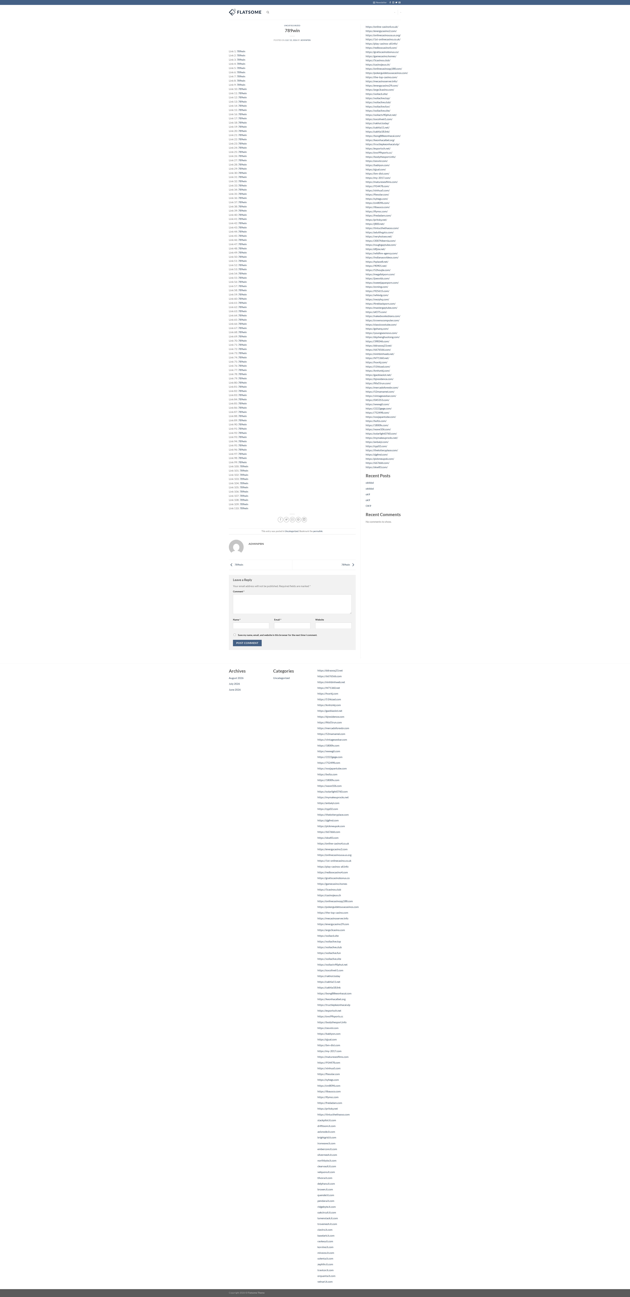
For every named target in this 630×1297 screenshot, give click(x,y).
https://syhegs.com (328, 1079)
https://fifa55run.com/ (378, 383)
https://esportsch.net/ (378, 148)
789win (241, 51)
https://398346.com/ (377, 341)
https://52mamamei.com (331, 733)
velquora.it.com (326, 1171)
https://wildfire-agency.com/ (382, 253)
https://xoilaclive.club (329, 947)
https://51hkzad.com (329, 699)
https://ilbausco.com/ (378, 207)
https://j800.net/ (375, 223)
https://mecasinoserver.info (332, 918)
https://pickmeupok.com (331, 826)
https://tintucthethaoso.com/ (382, 228)
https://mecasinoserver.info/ (382, 81)
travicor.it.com (325, 1270)
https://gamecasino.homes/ (381, 56)
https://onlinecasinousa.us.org (334, 854)
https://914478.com (328, 1062)
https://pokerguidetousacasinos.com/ (387, 72)
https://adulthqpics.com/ (380, 232)
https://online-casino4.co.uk (333, 843)
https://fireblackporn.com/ (381, 303)
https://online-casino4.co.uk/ (382, 26)
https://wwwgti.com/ (377, 404)
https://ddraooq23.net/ (379, 345)
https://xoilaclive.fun (329, 952)
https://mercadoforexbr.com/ (382, 387)
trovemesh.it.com (327, 1223)
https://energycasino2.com (332, 849)
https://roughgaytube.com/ (381, 244)
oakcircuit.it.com (326, 1212)
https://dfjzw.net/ (375, 249)
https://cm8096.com (328, 1085)
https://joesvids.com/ (378, 278)
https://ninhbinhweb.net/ (380, 353)
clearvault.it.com (326, 1166)
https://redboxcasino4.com (332, 872)
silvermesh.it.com (327, 1154)
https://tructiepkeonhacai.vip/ (382, 144)
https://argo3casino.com (331, 929)
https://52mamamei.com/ (380, 391)
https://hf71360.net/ (377, 357)
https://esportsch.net (329, 1010)
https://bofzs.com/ (376, 420)
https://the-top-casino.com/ (381, 77)
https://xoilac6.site (328, 935)
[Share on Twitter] (286, 519)
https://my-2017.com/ (378, 177)
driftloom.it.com (326, 1125)
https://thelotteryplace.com (333, 814)
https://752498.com (328, 762)
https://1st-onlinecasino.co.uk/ (383, 39)
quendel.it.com (325, 1195)
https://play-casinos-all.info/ (382, 43)
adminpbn (306, 40)
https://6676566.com (329, 676)
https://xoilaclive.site (329, 958)
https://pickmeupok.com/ (380, 458)
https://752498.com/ (377, 412)
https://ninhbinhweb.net (331, 682)
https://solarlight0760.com (332, 791)
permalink (318, 531)
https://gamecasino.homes (332, 883)
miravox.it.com (325, 1252)
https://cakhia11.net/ (377, 127)
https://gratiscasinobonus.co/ (382, 51)
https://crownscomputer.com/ (382, 320)
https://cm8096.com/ (377, 202)
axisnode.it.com (326, 1131)
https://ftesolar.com (328, 1073)
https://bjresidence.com (330, 716)
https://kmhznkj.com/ (378, 370)
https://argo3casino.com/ (380, 89)
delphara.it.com (326, 1183)
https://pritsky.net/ (376, 219)
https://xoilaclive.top (329, 941)
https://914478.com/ (377, 186)
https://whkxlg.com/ (377, 295)
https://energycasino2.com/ (381, 30)
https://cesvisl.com (327, 1027)
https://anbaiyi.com (328, 802)
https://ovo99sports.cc (330, 1016)
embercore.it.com (327, 1149)
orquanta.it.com (326, 1275)
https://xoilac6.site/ (377, 93)
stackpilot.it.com (326, 1120)
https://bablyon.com (328, 1033)
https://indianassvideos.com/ (382, 257)
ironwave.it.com (326, 1143)
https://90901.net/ (376, 265)
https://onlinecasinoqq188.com (335, 901)
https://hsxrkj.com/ (376, 362)
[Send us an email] (399, 2)
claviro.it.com (324, 1229)
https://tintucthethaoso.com (333, 1114)
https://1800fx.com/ (377, 425)
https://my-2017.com (329, 1051)
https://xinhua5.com (328, 1068)
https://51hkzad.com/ (378, 366)
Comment (238, 591)
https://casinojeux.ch (329, 895)
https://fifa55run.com (329, 722)
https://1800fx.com (328, 745)
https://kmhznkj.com (329, 705)
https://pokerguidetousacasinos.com (338, 906)
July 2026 (234, 683)
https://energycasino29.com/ (382, 85)
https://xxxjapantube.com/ (381, 416)
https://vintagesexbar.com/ (381, 395)
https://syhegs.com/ (377, 198)
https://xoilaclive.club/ (378, 102)
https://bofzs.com (327, 774)
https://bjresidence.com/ (379, 378)
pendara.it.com (325, 1200)
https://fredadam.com (329, 1102)
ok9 (368, 494)
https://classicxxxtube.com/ (381, 324)
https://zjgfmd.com (328, 820)
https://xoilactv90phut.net (332, 964)
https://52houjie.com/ (378, 269)
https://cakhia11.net (328, 981)
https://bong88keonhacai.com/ (383, 135)
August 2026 (236, 677)
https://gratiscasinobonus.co (333, 878)
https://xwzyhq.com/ (377, 299)
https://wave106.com (329, 785)
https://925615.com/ (377, 290)
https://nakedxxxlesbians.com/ (383, 316)
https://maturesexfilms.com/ (382, 181)
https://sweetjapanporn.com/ (382, 282)
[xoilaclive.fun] (245, 12)
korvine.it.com (325, 1247)
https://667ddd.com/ (377, 462)
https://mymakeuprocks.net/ (382, 437)
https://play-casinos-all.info (332, 866)
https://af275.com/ (376, 311)
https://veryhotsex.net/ (379, 236)
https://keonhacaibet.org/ (380, 140)
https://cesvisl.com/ (377, 160)
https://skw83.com (327, 837)
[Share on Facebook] (280, 519)
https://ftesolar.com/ (377, 194)
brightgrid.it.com (326, 1137)
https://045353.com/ (377, 399)
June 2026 (235, 689)
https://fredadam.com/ (378, 215)
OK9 (368, 505)
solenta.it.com (325, 1258)
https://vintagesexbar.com (332, 739)
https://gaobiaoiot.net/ (378, 374)
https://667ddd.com (328, 831)
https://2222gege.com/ (379, 408)
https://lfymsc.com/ (377, 211)
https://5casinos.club (329, 889)
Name (237, 619)
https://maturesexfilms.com (332, 1056)
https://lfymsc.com (327, 1097)
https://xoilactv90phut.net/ (381, 114)
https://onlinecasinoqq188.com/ (384, 68)
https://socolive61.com (330, 970)
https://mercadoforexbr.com (333, 728)
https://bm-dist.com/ (377, 173)
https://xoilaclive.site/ (378, 110)
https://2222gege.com (329, 756)
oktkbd (370, 482)
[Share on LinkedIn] (304, 519)
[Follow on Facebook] (390, 2)
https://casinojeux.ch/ (378, 64)
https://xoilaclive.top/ (378, 98)
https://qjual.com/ (376, 169)
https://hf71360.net (328, 687)
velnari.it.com (325, 1281)
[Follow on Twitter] (396, 2)
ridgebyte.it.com (326, 1206)
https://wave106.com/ (378, 429)
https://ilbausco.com (329, 1091)
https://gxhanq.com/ (377, 328)
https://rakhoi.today (328, 976)
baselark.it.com (325, 1235)
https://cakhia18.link (329, 987)
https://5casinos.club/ (378, 60)
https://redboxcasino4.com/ (381, 47)
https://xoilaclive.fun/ (378, 106)
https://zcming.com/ (377, 286)
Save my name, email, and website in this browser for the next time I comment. (277, 635)
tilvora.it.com (324, 1177)
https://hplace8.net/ (377, 261)
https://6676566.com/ (378, 349)
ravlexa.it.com (325, 1241)
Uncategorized (292, 25)
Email (277, 619)
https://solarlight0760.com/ (381, 433)
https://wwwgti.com (328, 751)
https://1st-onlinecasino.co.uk (334, 860)
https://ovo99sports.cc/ (379, 152)
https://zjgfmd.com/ (377, 454)
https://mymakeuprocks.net (333, 797)
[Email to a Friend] (292, 519)
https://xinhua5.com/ (378, 190)
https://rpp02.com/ (376, 446)
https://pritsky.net (327, 1108)
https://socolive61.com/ (379, 119)
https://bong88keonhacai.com (334, 993)
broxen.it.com (325, 1189)
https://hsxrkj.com (327, 693)
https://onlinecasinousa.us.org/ (383, 35)
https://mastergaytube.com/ (381, 307)
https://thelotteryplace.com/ (382, 450)
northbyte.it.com (326, 1160)
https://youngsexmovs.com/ (381, 332)
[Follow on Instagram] (393, 2)
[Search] (268, 12)
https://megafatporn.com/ (380, 274)
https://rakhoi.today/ (377, 123)
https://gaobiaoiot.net (329, 710)
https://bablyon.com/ (378, 165)
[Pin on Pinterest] (298, 519)
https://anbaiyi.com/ (377, 441)
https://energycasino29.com (333, 924)
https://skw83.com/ (377, 467)
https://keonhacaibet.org (331, 999)
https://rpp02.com (327, 808)
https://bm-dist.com (328, 1045)
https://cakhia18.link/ (378, 131)
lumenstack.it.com (327, 1218)
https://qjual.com (327, 1039)
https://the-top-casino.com (332, 912)
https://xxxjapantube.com (332, 768)
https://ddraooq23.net (330, 670)
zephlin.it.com (325, 1264)
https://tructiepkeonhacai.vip (333, 1004)
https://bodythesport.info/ (381, 156)
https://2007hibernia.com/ (381, 240)
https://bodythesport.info (331, 1022)
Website (319, 619)
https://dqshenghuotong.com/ (383, 337)
